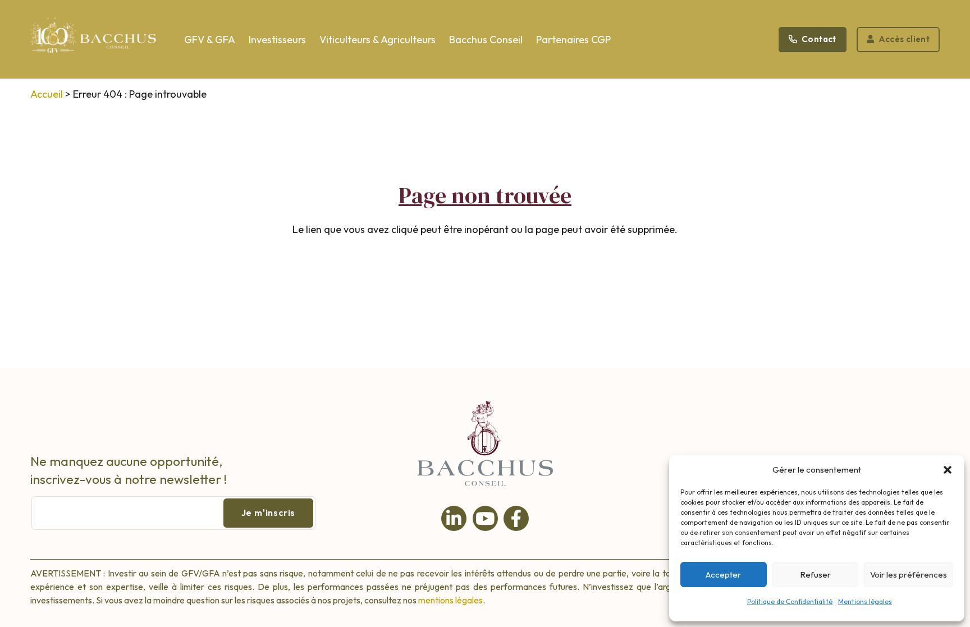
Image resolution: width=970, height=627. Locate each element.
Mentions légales (865, 601)
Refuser (815, 574)
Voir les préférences (908, 574)
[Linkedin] (453, 518)
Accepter (723, 574)
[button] (947, 469)
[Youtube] (485, 518)
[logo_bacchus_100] (93, 42)
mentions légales (450, 600)
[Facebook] (516, 518)
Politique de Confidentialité (789, 601)
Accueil (46, 94)
